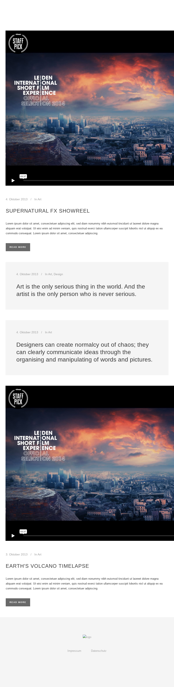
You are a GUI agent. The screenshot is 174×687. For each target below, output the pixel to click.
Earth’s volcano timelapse (47, 566)
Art (39, 199)
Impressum (74, 650)
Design (58, 274)
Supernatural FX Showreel (48, 211)
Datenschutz (99, 650)
